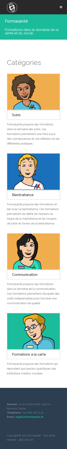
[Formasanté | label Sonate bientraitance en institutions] (12, 7)
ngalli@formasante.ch (29, 417)
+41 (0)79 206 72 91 (33, 412)
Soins (16, 115)
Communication (24, 275)
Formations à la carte (29, 354)
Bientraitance (23, 195)
